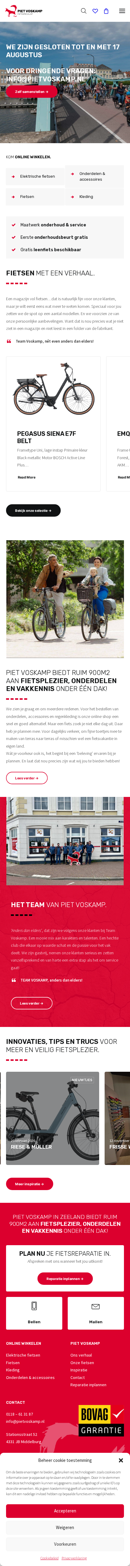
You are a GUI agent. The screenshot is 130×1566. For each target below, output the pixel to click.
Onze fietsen (82, 1362)
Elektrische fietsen (23, 1355)
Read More (26, 477)
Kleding (13, 1370)
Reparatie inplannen (88, 1384)
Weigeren (65, 1527)
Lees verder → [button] (26, 778)
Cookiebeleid (50, 1558)
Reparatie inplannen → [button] (65, 1279)
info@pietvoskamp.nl (25, 1421)
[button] (121, 1460)
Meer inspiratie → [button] (29, 1184)
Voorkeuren (65, 1544)
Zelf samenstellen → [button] (31, 92)
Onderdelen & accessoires (30, 1377)
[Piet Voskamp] (23, 11)
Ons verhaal (81, 1355)
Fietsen (13, 1362)
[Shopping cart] (103, 11)
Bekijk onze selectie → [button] (33, 510)
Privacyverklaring (74, 1558)
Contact (77, 1377)
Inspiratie (78, 1370)
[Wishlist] (92, 11)
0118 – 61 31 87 (19, 1414)
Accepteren (65, 1511)
